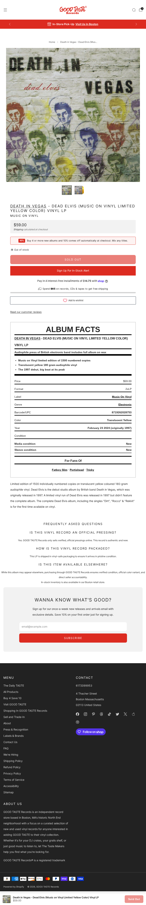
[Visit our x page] (125, 714)
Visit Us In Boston (86, 24)
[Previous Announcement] (9, 24)
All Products (10, 691)
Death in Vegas (28, 206)
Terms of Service (13, 779)
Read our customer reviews (26, 312)
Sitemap (8, 792)
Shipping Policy (13, 760)
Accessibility (11, 786)
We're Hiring (10, 754)
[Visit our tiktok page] (109, 714)
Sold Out (134, 899)
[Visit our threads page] (101, 714)
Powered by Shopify (13, 886)
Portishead (77, 469)
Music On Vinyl (24, 215)
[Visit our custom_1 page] (133, 714)
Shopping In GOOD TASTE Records (25, 710)
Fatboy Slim (59, 469)
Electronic (125, 404)
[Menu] (5, 10)
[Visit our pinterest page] (93, 714)
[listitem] (73, 24)
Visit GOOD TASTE (14, 704)
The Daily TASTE (13, 685)
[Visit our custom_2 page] (77, 722)
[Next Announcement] (136, 24)
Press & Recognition (15, 729)
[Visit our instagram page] (85, 714)
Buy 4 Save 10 (12, 698)
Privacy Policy (12, 773)
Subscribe (73, 638)
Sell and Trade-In (14, 717)
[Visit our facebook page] (77, 714)
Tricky (90, 469)
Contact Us (10, 742)
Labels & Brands (13, 735)
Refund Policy (12, 767)
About (7, 723)
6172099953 (84, 685)
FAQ (6, 748)
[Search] (134, 10)
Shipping (18, 229)
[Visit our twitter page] (117, 714)
